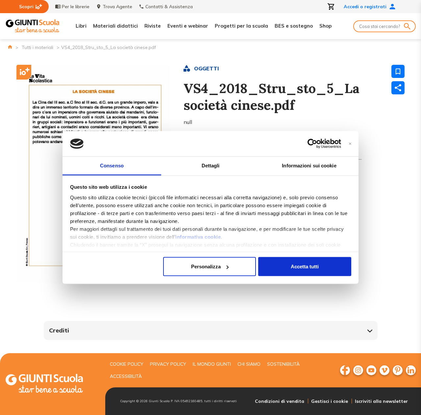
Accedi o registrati (365, 7)
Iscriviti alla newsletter (381, 401)
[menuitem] (345, 370)
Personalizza (206, 266)
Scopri (26, 7)
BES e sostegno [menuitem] (294, 26)
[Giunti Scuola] (32, 26)
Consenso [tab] (112, 165)
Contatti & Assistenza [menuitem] (169, 6)
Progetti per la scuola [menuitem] (241, 26)
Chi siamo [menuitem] (248, 364)
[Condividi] (398, 87)
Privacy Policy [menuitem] (168, 364)
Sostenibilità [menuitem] (283, 364)
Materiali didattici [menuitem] (115, 26)
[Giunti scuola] (51, 384)
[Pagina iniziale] (10, 47)
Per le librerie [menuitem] (75, 6)
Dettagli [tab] (211, 165)
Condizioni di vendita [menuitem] (279, 401)
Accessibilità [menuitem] (126, 376)
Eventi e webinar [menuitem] (187, 26)
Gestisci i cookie (329, 401)
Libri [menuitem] (81, 26)
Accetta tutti (305, 266)
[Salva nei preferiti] (398, 71)
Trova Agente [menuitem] (117, 6)
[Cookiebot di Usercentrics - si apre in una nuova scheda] (312, 144)
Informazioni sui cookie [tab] (309, 165)
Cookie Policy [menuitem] (126, 364)
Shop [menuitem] (325, 26)
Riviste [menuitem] (152, 26)
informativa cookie (198, 236)
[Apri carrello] (331, 7)
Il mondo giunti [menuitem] (212, 364)
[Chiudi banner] (350, 144)
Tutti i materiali (37, 47)
